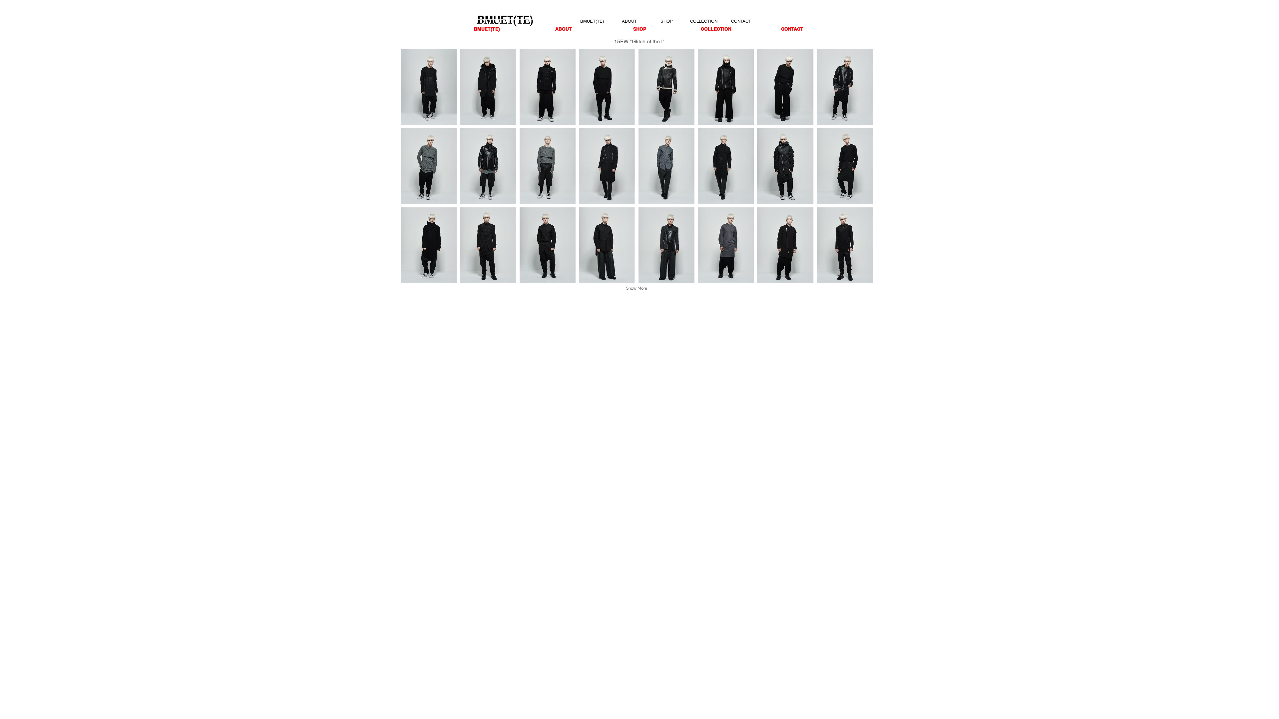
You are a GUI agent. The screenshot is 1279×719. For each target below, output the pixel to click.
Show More (636, 288)
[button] (429, 87)
